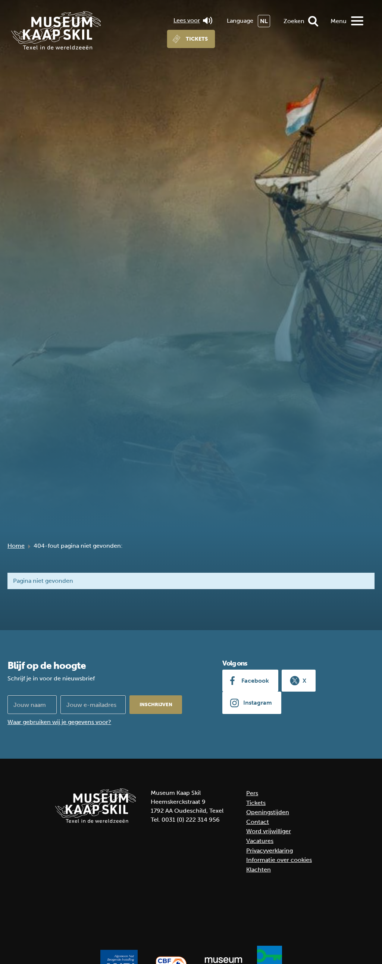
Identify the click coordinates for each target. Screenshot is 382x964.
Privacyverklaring (269, 850)
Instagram (257, 702)
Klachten (258, 869)
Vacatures (259, 840)
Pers (252, 793)
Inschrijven (156, 704)
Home (16, 545)
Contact (257, 821)
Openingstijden (267, 812)
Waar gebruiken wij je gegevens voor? (59, 722)
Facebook (255, 680)
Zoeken (294, 21)
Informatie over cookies (279, 859)
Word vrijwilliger (268, 831)
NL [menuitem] (264, 21)
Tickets (197, 39)
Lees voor (186, 20)
